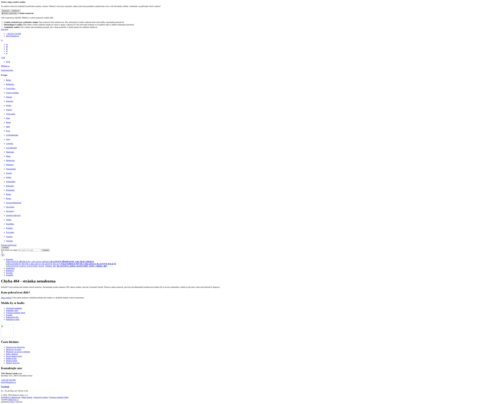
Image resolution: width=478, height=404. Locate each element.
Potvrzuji (4, 29)
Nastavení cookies (41, 397)
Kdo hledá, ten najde (9, 250)
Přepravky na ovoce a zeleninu (18, 352)
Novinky (9, 273)
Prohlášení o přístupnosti (10, 397)
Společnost (10, 268)
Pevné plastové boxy (14, 356)
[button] (2, 40)
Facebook (5, 387)
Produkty (9, 259)
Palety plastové (12, 354)
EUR (8, 62)
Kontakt (9, 315)
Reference (10, 270)
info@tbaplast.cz (8, 382)
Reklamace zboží (12, 319)
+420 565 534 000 (8, 380)
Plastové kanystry (13, 363)
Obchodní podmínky (14, 308)
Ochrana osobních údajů (15, 313)
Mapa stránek (6, 298)
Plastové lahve (11, 361)
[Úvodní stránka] (8, 245)
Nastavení (5, 11)
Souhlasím (16, 11)
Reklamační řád (12, 317)
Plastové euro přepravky (15, 347)
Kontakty (9, 275)
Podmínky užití (12, 310)
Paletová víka (11, 358)
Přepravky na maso (13, 349)
